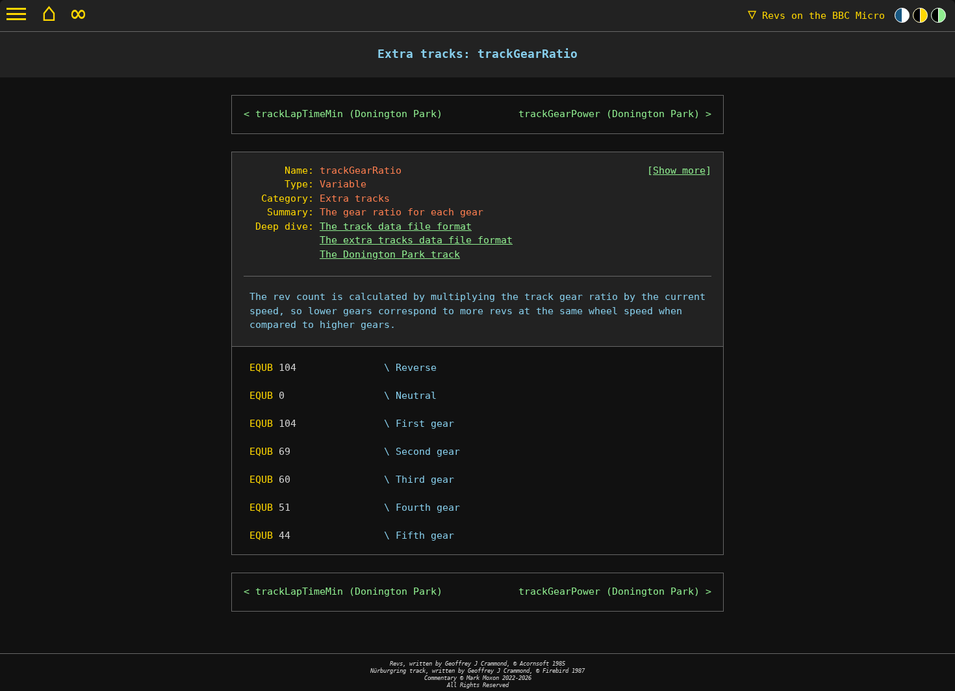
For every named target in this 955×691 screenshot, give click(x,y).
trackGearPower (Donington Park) (609, 114)
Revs (816, 15)
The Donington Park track (390, 254)
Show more (679, 170)
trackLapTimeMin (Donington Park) (348, 114)
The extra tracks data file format (416, 240)
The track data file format (396, 226)
